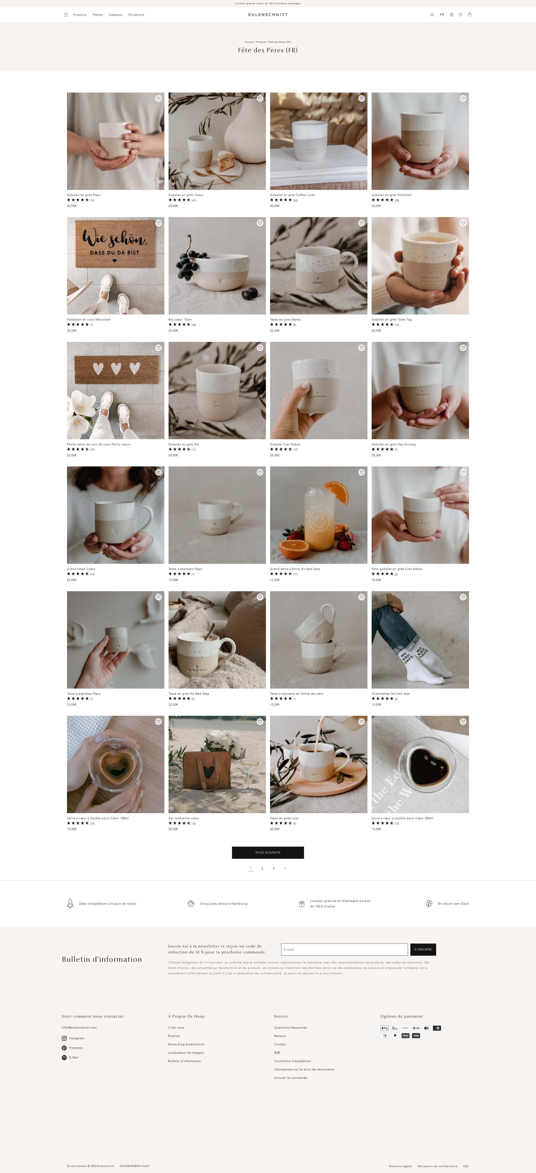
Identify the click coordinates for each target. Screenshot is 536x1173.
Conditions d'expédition (292, 1061)
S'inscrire (423, 949)
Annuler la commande (290, 1078)
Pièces (98, 15)
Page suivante (268, 852)
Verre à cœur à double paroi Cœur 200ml (402, 818)
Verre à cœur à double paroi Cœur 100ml (98, 818)
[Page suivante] (285, 868)
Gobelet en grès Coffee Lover (292, 195)
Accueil (249, 42)
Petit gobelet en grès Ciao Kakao (397, 569)
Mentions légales (400, 1166)
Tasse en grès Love (284, 818)
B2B (277, 1053)
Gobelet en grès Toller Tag (392, 319)
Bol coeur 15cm (180, 319)
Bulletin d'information (184, 1061)
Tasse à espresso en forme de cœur (297, 693)
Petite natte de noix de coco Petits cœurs (98, 444)
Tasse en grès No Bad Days (189, 693)
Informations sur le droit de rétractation (304, 1069)
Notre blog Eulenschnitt (186, 1044)
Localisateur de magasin (186, 1053)
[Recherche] (432, 15)
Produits (80, 15)
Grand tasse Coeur (81, 569)
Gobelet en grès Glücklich (391, 195)
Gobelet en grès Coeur (186, 195)
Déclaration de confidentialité (437, 1166)
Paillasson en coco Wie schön (89, 319)
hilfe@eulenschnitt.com (79, 1027)
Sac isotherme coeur (184, 818)
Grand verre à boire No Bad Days (295, 569)
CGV (466, 1166)
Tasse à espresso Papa (185, 569)
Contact (280, 1044)
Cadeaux (115, 15)
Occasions (136, 15)
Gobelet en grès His (184, 444)
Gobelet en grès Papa (83, 195)
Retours (280, 1036)
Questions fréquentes (290, 1027)
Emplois (174, 1036)
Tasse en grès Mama (285, 319)
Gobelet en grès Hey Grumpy (394, 444)
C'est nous (176, 1027)
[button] (432, 15)
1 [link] (251, 868)
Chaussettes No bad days (391, 693)
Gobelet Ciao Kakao (285, 444)
